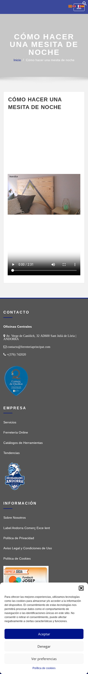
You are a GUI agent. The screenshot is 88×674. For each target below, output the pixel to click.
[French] (78, 6)
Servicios (9, 422)
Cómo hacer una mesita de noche (50, 60)
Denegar (44, 646)
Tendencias (11, 453)
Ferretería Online (15, 432)
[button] (81, 588)
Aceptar (44, 634)
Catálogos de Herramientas (23, 443)
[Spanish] (83, 6)
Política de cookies (44, 668)
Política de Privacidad (18, 538)
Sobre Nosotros (14, 517)
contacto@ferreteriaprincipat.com (28, 346)
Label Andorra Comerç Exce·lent (26, 528)
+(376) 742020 (16, 354)
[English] (74, 6)
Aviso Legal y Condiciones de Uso (27, 548)
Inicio (17, 60)
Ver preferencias (44, 658)
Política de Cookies (17, 558)
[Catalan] (70, 6)
